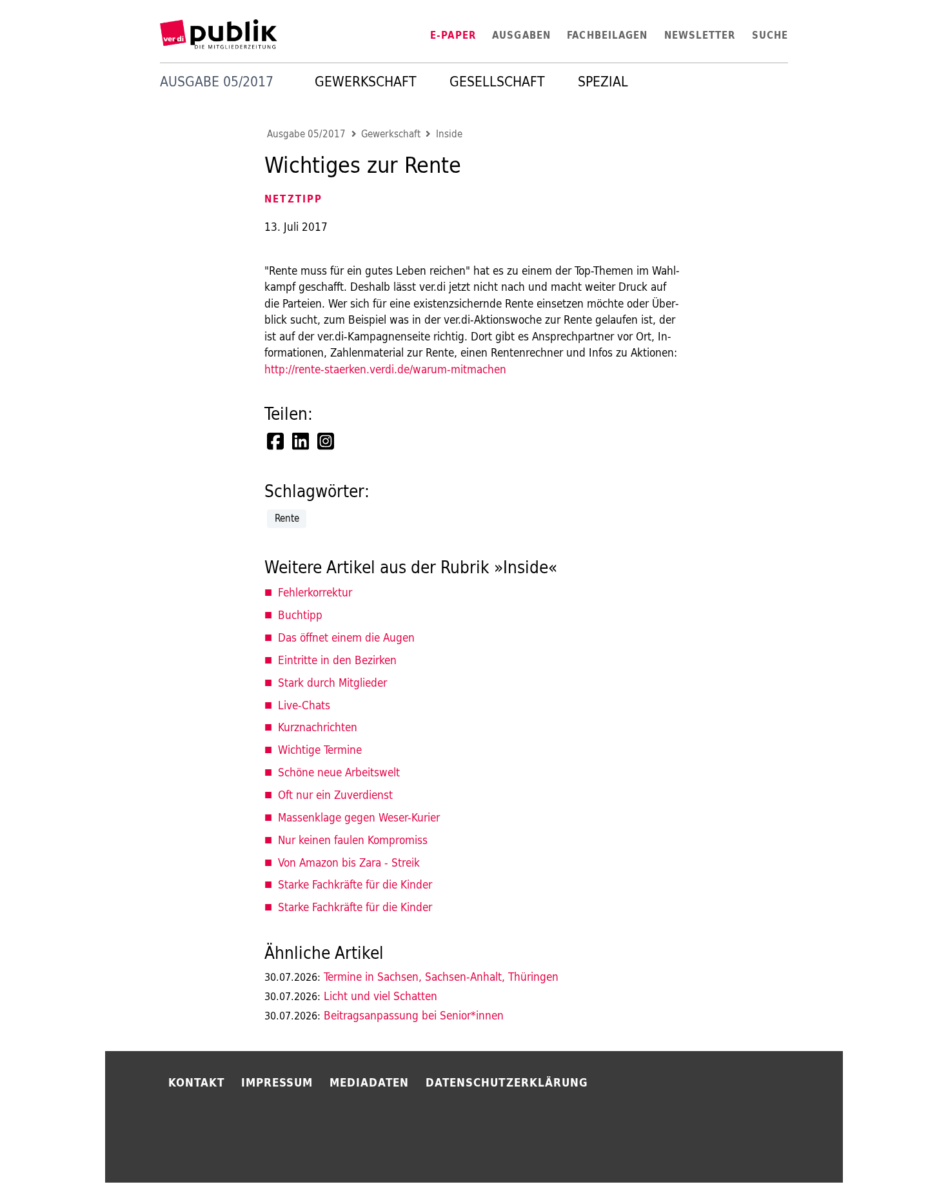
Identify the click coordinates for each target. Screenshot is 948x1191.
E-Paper (453, 35)
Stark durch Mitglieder (332, 682)
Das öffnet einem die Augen (346, 637)
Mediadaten (370, 1082)
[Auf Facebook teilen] (276, 441)
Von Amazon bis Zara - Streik (349, 862)
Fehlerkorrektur (315, 592)
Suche (770, 35)
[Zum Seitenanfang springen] (882, 1152)
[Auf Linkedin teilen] (301, 441)
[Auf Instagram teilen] (327, 441)
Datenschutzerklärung (507, 1082)
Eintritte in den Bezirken (337, 660)
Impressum (277, 1082)
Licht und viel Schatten (350, 996)
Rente (287, 518)
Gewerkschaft (366, 82)
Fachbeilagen (607, 35)
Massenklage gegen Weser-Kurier (359, 817)
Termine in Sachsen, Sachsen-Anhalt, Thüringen (411, 976)
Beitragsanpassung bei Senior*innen (384, 1015)
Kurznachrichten (317, 727)
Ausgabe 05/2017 (306, 134)
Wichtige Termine (320, 749)
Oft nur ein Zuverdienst (335, 794)
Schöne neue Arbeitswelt (339, 772)
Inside (449, 134)
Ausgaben (521, 35)
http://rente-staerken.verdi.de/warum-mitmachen (385, 369)
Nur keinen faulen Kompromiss (353, 840)
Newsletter (700, 35)
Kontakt (196, 1082)
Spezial (603, 82)
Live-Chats (304, 705)
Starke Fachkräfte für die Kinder (355, 884)
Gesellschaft (497, 82)
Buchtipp (300, 614)
